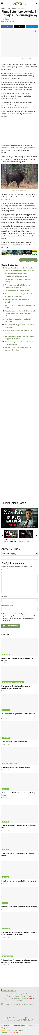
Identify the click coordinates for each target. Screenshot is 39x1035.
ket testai (4, 1018)
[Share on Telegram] (32, 26)
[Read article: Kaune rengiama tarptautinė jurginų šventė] (19, 756)
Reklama (20, 1030)
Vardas (4, 597)
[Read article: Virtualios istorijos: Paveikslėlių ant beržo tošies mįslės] (19, 842)
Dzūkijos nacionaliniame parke (18, 107)
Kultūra (6, 821)
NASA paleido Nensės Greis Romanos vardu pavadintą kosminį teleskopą (16, 687)
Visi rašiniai (21, 998)
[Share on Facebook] (7, 26)
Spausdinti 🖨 (28, 261)
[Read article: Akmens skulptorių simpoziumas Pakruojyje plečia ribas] (19, 814)
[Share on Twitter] (19, 26)
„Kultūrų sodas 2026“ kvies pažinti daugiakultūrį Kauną (18, 794)
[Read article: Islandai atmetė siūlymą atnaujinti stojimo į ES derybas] (19, 647)
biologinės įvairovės (16, 87)
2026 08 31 (5, 663)
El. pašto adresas (7, 605)
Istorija (6, 789)
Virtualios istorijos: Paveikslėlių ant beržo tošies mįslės (17, 854)
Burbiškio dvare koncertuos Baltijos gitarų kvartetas (19, 881)
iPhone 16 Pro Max (32, 1018)
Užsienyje (6, 654)
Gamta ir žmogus (11, 8)
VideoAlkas (13, 998)
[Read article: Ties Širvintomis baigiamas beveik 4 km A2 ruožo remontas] (19, 703)
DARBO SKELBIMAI (27, 1020)
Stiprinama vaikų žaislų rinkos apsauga (14, 741)
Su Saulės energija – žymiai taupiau (17, 291)
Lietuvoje (6, 710)
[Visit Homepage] (19, 3)
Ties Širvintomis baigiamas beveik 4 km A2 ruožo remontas (18, 715)
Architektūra (7, 956)
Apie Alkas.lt (4, 1032)
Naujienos (11, 994)
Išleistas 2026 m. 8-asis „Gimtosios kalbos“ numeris (19, 906)
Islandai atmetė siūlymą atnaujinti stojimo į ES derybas (17, 659)
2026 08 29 (5, 909)
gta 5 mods (17, 1020)
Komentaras (6, 573)
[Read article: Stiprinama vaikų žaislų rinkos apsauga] (19, 730)
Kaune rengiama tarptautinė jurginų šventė (16, 767)
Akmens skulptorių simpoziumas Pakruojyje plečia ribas (18, 826)
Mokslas (29, 996)
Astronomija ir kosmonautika (13, 682)
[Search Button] (37, 3)
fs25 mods (11, 1018)
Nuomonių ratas (20, 994)
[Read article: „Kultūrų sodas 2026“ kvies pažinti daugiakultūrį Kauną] (19, 782)
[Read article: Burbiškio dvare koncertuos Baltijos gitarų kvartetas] (19, 870)
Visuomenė (10, 996)
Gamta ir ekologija (22, 8)
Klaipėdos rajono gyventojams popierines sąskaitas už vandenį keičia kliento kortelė (19, 933)
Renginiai (14, 1030)
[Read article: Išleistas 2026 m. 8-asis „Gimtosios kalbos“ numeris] (19, 896)
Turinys (26, 1030)
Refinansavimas (20, 1018)
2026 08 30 (5, 690)
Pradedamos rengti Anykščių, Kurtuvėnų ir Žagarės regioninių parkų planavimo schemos (20, 313)
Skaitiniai (6, 998)
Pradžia (3, 8)
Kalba (5, 903)
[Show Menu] (2, 3)
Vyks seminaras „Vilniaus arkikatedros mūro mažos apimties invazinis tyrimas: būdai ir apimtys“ (19, 961)
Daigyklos (9, 1020)
